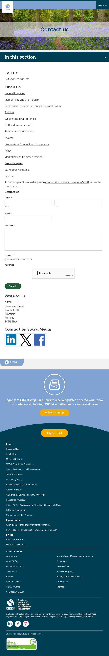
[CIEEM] (7, 7)
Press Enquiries (14, 163)
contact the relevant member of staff (67, 182)
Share (13, 362)
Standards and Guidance (19, 131)
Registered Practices (15, 500)
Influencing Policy (14, 479)
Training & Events (14, 474)
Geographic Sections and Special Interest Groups (33, 106)
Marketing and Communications (23, 157)
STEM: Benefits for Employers (19, 464)
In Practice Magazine (15, 510)
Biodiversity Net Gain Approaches (21, 484)
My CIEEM (54, 433)
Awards (9, 138)
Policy (8, 150)
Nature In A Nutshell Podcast (19, 515)
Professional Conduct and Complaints (27, 144)
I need (9, 534)
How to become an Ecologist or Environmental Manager (31, 530)
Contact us (61, 561)
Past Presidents (13, 581)
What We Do (11, 561)
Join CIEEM (11, 454)
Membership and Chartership (22, 99)
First (7, 207)
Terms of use (62, 581)
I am (8, 444)
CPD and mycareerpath (18, 125)
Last (56, 207)
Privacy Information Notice (68, 576)
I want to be (13, 520)
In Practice (11, 169)
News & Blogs (62, 566)
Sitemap (60, 587)
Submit (13, 286)
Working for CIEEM (14, 566)
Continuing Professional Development (23, 469)
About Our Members (15, 539)
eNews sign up (54, 412)
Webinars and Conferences (20, 118)
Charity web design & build (17, 634)
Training (9, 112)
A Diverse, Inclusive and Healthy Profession (25, 495)
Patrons (9, 576)
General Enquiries (15, 93)
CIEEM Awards (13, 587)
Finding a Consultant (15, 544)
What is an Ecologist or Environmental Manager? (28, 525)
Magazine (23, 169)
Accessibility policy (65, 571)
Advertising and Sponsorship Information (74, 556)
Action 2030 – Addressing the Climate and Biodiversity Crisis (33, 505)
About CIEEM (14, 551)
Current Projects (13, 489)
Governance (11, 571)
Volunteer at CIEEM (15, 592)
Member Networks (14, 459)
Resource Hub (12, 449)
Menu (101, 5)
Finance (9, 176)
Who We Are (11, 556)
